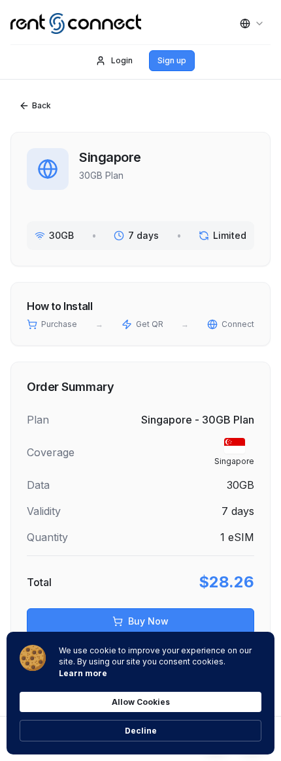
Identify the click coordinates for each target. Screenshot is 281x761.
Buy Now (148, 621)
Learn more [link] (83, 673)
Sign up (171, 60)
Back (41, 105)
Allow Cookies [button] (141, 702)
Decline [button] (141, 731)
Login (122, 60)
